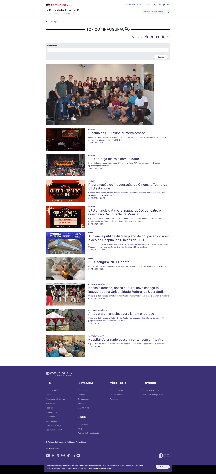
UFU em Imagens (117, 390)
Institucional (83, 424)
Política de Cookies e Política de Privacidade (66, 442)
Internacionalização (54, 425)
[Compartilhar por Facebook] (53, 455)
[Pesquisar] (168, 12)
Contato (147, 5)
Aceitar (163, 466)
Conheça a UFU (52, 390)
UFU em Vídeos (116, 394)
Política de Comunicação (132, 5)
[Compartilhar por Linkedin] (73, 455)
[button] (100, 94)
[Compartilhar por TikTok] (68, 455)
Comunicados (83, 399)
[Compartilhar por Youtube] (48, 455)
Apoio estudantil (53, 421)
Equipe (80, 428)
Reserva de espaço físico (152, 394)
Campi (48, 394)
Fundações (50, 416)
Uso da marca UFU (54, 430)
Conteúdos (52, 46)
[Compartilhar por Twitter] (58, 455)
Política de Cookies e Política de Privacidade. (95, 468)
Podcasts (114, 399)
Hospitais (50, 408)
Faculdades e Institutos (55, 399)
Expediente (82, 390)
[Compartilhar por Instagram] (63, 455)
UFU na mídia (83, 408)
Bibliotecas (50, 403)
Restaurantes (51, 412)
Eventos (81, 403)
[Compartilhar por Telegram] (78, 455)
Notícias (81, 394)
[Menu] (47, 10)
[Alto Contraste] (155, 4)
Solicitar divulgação (150, 390)
